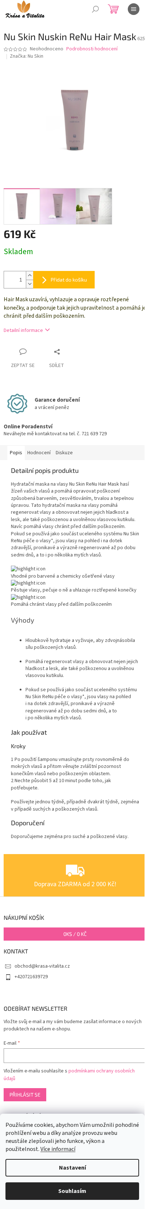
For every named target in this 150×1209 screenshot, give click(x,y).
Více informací (57, 1149)
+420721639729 (31, 976)
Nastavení (72, 1168)
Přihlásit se (24, 1094)
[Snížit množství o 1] (29, 284)
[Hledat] (95, 9)
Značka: (26, 56)
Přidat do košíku (69, 279)
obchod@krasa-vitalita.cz (42, 966)
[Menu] (133, 9)
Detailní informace (23, 330)
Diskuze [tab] (64, 452)
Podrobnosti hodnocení (92, 49)
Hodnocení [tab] (39, 452)
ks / (75, 934)
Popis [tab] (16, 452)
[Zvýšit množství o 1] (29, 275)
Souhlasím (72, 1191)
